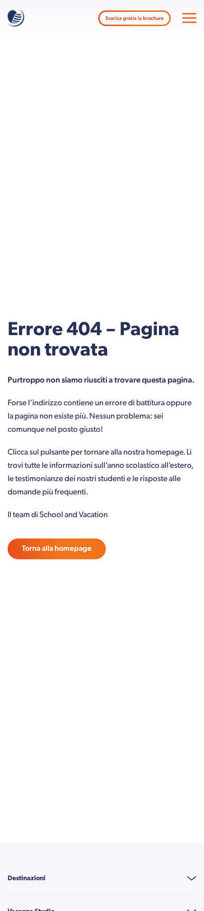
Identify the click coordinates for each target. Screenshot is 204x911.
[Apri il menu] (189, 18)
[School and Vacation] (16, 18)
